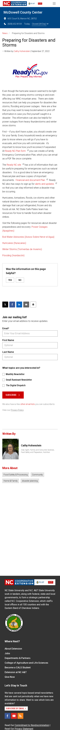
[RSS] (20, 716)
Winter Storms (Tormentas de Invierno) (22, 249)
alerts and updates (44, 183)
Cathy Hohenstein (22, 51)
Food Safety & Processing (16, 474)
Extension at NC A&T (16, 672)
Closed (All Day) (39, 24)
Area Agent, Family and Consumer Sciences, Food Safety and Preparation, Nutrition (37, 451)
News (5, 33)
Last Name (8, 352)
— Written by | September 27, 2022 (26, 51)
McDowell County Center (22, 12)
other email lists (27, 404)
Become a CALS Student (18, 667)
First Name (8, 340)
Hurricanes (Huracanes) (14, 243)
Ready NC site (14, 164)
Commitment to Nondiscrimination (32, 725)
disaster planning (30, 481)
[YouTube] (14, 716)
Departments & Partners (17, 658)
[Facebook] (7, 716)
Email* (5, 328)
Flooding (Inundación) (13, 255)
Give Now (10, 677)
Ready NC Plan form (15, 151)
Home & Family (11, 481)
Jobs (7, 653)
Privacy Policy (17, 410)
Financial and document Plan (30, 180)
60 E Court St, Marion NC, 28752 (22, 18)
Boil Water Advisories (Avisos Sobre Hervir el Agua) (28, 236)
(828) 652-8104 (15, 24)
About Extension (13, 648)
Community (37, 474)
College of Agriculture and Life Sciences (26, 662)
